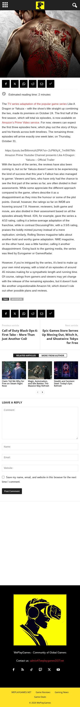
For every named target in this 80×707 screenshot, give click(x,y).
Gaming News (9, 60)
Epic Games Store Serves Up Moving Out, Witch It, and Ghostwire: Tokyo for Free (60, 337)
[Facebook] (6, 84)
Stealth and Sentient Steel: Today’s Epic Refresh (64, 383)
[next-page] (42, 392)
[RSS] (22, 670)
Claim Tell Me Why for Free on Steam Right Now (13, 383)
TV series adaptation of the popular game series (37, 103)
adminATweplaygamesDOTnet (47, 660)
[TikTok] (31, 670)
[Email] (41, 84)
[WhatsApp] (24, 84)
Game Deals (40, 696)
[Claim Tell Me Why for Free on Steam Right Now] (14, 370)
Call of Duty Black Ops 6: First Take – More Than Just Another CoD (20, 335)
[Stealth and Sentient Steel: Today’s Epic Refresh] (66, 370)
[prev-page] (38, 392)
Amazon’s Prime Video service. (21, 122)
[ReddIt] (33, 84)
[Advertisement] (40, 543)
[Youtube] (58, 670)
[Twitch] (40, 670)
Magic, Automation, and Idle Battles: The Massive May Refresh (38, 383)
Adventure (17, 299)
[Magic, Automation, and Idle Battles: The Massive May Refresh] (40, 370)
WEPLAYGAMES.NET (21, 692)
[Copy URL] (50, 84)
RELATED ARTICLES (26, 355)
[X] (15, 84)
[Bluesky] (67, 670)
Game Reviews (43, 692)
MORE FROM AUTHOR (53, 355)
